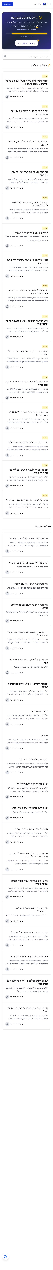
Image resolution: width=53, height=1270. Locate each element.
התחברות (7, 4)
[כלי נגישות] (5, 1256)
